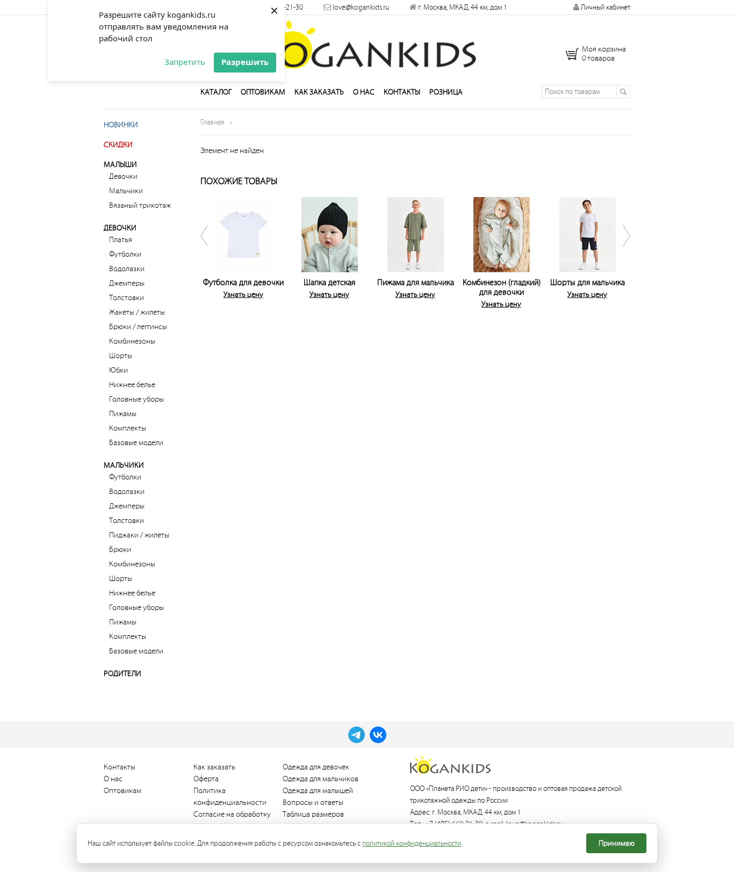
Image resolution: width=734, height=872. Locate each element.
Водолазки (127, 268)
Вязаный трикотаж (140, 205)
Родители (122, 673)
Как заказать (319, 92)
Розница (446, 92)
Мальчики (126, 190)
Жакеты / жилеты (137, 312)
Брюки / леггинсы (138, 326)
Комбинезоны (132, 341)
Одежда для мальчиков (320, 778)
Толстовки (126, 297)
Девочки (123, 176)
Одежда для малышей (318, 790)
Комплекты (127, 428)
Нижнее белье (132, 384)
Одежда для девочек (316, 767)
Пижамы (122, 413)
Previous (211, 251)
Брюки (120, 549)
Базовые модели (136, 442)
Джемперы (127, 283)
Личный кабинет (604, 7)
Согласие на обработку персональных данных (232, 820)
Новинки (121, 124)
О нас (364, 92)
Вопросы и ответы (313, 802)
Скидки (118, 144)
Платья (120, 239)
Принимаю (617, 843)
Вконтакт (378, 734)
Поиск (623, 91)
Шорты (120, 355)
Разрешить (245, 61)
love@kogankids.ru (361, 7)
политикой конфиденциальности (411, 843)
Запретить (184, 61)
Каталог (216, 92)
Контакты (402, 92)
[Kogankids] (367, 44)
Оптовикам (263, 92)
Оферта (206, 778)
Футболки (125, 254)
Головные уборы (136, 399)
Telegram (356, 734)
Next (619, 251)
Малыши (120, 164)
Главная (212, 122)
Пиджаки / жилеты (139, 535)
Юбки (118, 370)
